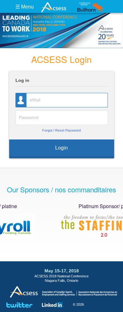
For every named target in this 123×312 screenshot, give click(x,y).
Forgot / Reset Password (61, 130)
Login (61, 147)
